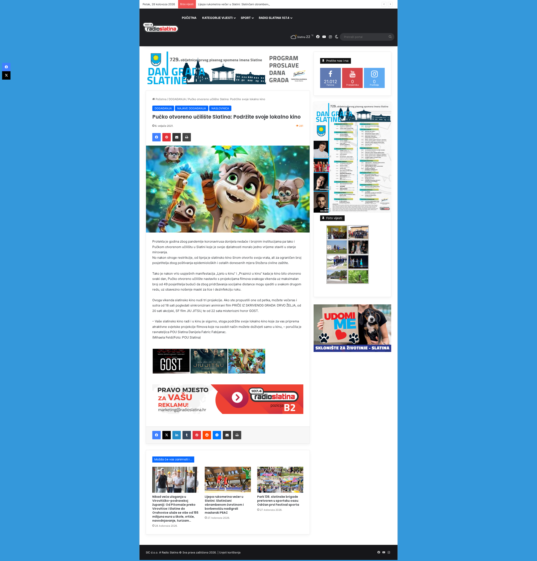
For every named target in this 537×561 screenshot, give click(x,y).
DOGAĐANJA (177, 99)
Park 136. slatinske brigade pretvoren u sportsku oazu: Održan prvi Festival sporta (278, 501)
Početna (160, 99)
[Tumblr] (186, 435)
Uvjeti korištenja (229, 552)
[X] (166, 435)
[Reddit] (207, 435)
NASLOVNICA (220, 108)
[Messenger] (217, 435)
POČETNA (189, 17)
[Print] (186, 137)
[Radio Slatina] (161, 27)
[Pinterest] (166, 137)
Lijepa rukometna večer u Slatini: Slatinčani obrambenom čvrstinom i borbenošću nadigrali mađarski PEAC (267, 4)
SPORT (246, 17)
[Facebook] (156, 137)
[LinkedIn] (176, 435)
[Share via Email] (176, 137)
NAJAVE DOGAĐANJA (191, 108)
